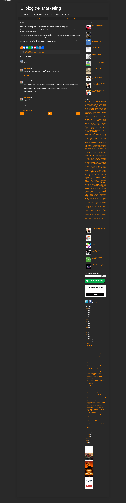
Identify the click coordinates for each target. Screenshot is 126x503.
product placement (91, 217)
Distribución (87, 128)
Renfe (99, 180)
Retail (95, 181)
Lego (101, 151)
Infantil (86, 146)
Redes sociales (89, 178)
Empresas (95, 133)
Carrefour (95, 116)
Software (104, 186)
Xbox (98, 199)
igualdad (94, 209)
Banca (104, 111)
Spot (94, 188)
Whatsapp (90, 199)
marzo (88, 432)
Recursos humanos (101, 177)
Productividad (90, 174)
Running (92, 182)
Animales (94, 106)
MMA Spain (91, 153)
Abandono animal (90, 104)
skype (90, 219)
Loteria (102, 152)
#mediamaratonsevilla (89, 102)
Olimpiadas (98, 166)
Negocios (100, 163)
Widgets (93, 199)
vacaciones (36, 52)
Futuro (86, 141)
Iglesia (95, 145)
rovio (105, 218)
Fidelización (103, 137)
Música (95, 162)
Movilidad (104, 159)
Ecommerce (102, 128)
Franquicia (92, 139)
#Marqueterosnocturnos (89, 101)
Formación (97, 138)
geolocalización (95, 207)
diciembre (89, 339)
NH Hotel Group (102, 162)
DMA (96, 126)
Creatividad (87, 124)
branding (97, 202)
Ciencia (98, 117)
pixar (92, 215)
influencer (99, 209)
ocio (85, 215)
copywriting (104, 203)
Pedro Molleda (27, 68)
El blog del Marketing (40, 8)
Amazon (100, 105)
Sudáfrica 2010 (89, 191)
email (86, 206)
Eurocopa (91, 135)
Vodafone (98, 198)
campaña (101, 202)
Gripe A (90, 142)
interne (100, 210)
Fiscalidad (92, 138)
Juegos (99, 149)
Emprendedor (89, 133)
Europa (100, 135)
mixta (101, 213)
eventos (86, 207)
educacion (103, 205)
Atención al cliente (89, 109)
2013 (87, 332)
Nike (93, 165)
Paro (97, 168)
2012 (87, 334)
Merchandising (103, 158)
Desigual (92, 127)
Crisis (91, 124)
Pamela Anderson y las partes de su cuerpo (96, 380)
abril (88, 430)
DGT (94, 126)
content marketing (97, 203)
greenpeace (104, 207)
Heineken (86, 143)
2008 (87, 440)
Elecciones (100, 131)
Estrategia (97, 134)
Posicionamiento (102, 173)
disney (97, 205)
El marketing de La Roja (92, 400)
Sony (91, 188)
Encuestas (101, 133)
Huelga (104, 143)
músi (95, 214)
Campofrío (103, 115)
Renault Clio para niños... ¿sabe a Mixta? (95, 418)
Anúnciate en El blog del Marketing (69, 18)
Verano (95, 197)
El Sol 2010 (87, 131)
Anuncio (103, 106)
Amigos (104, 105)
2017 (87, 325)
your (85, 222)
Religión (90, 180)
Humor (86, 145)
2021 (87, 318)
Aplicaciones (91, 108)
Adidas (100, 104)
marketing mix (94, 213)
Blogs (90, 113)
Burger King (98, 113)
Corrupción (103, 123)
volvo (105, 221)
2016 (87, 327)
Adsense (104, 104)
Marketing (91, 155)
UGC (100, 195)
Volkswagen (103, 198)
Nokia (96, 165)
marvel (99, 213)
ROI (98, 176)
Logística (98, 152)
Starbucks (86, 189)
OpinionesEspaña (88, 167)
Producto (95, 174)
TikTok (93, 194)
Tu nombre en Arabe (96, 47)
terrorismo (104, 219)
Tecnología (103, 191)
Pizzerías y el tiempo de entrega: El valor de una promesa (97, 77)
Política (91, 173)
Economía (87, 130)
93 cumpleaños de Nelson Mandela (94, 376)
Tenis (90, 194)
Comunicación (87, 121)
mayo (88, 429)
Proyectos (104, 174)
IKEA (89, 145)
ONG (91, 166)
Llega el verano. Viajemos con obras (94, 371)
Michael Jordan (90, 159)
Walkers (86, 199)
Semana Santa (103, 184)
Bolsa (94, 113)
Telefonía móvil (97, 192)
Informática (90, 146)
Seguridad (93, 184)
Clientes (87, 119)
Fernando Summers (28, 59)
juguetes (89, 211)
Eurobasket (86, 135)
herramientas (87, 209)
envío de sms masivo (98, 206)
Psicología (86, 176)
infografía (86, 210)
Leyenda (104, 151)
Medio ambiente (97, 156)
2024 (87, 312)
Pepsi (104, 168)
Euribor (104, 134)
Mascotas (97, 155)
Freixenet (104, 139)
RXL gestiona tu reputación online (94, 392)
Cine (102, 117)
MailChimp (98, 153)
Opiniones (104, 166)
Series (86, 185)
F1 (103, 135)
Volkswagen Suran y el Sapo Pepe (94, 414)
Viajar (43, 52)
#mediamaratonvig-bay (98, 102)
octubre (89, 343)
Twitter (95, 195)
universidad (93, 221)
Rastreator (86, 177)
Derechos (87, 127)
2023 (87, 314)
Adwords (86, 105)
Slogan (104, 185)
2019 (87, 321)
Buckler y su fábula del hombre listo (94, 405)
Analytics (86, 106)
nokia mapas (103, 214)
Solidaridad (87, 188)
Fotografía (103, 138)
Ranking (104, 176)
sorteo (94, 219)
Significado (101, 185)
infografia (104, 209)
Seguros (97, 184)
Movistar (86, 160)
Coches (97, 119)
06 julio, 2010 (26, 93)
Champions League (102, 116)
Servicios (90, 185)
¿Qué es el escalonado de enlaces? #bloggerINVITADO (98, 62)
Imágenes (98, 145)
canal (104, 202)
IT (91, 145)
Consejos (93, 121)
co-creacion (91, 203)
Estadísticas (91, 134)
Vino (85, 198)
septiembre (89, 345)
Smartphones (87, 186)
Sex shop (94, 185)
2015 (87, 329)
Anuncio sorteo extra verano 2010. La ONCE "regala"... (95, 357)
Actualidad (96, 104)
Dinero (104, 127)
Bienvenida (90, 112)
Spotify (98, 188)
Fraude (100, 139)
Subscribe (95, 294)
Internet (96, 148)
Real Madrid (90, 177)
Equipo (104, 133)
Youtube (87, 201)
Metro (85, 159)
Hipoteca (91, 143)
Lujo (105, 152)
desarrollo (91, 205)
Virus (91, 198)
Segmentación (88, 184)
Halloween (96, 142)
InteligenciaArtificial (102, 146)
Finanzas (86, 138)
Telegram (104, 192)
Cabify (93, 115)
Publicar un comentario (27, 110)
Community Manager (88, 120)
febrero (88, 434)
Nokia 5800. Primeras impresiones (96, 251)
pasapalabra (89, 215)
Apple (96, 108)
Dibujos (96, 127)
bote (94, 202)
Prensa (86, 174)
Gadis (95, 141)
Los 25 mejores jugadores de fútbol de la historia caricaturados (98, 91)
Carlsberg (91, 116)
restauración (95, 218)
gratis (99, 207)
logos (101, 211)
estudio (104, 206)
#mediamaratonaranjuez (101, 101)
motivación (92, 214)
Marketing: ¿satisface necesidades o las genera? (97, 236)
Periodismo (91, 170)
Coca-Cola (92, 119)
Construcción (98, 121)
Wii (96, 199)
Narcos (86, 163)
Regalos (98, 178)
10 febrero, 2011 (27, 107)
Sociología (99, 186)
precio (98, 215)
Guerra (92, 142)
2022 (87, 316)
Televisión (87, 194)
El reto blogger (93, 131)
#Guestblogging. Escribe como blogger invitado (47, 18)
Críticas (95, 124)
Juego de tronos (94, 149)
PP (96, 167)
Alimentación (95, 105)
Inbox (102, 145)
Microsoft (96, 159)
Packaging (103, 167)
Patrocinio (101, 168)
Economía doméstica (94, 130)
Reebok (95, 178)
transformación (87, 221)
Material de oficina (102, 155)
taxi (100, 219)
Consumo (87, 123)
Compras (104, 120)
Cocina (100, 119)
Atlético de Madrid (99, 109)
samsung (86, 219)
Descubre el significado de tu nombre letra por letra (98, 40)
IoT (105, 148)
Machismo (94, 153)
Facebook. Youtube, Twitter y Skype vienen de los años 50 (98, 69)
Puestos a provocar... (91, 412)
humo (91, 209)
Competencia (97, 120)
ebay (100, 205)
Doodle (93, 128)
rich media (101, 218)
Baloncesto (100, 111)
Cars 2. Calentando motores (97, 25)
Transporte (31, 52)
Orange (93, 167)
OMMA (86, 166)
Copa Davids (92, 123)
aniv (90, 201)
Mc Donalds (87, 156)
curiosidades (87, 205)
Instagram (95, 146)
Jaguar (89, 149)
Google (86, 142)
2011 (87, 336)
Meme (90, 158)
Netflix (104, 163)
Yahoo (104, 199)
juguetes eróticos (95, 211)
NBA (98, 162)
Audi (105, 109)
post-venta (95, 215)
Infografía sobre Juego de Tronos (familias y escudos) (97, 33)
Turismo (91, 195)
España (86, 134)
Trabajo (97, 194)
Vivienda (94, 198)
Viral (88, 198)
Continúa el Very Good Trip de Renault (95, 407)
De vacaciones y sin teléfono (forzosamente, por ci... (93, 360)
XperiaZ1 (101, 199)
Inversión (101, 148)
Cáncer (91, 126)
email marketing (90, 206)
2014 (87, 330)
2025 (87, 310)
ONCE (88, 166)
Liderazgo (87, 152)
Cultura (99, 124)
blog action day (88, 202)
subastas (97, 219)
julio (88, 349)
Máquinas (91, 162)
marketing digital (88, 213)
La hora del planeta (93, 151)
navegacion (99, 214)
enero (88, 436)
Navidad (95, 163)
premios (86, 217)
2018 (87, 323)
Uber (102, 195)
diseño (94, 205)
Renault (95, 180)
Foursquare (87, 139)
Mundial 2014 (92, 160)
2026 (87, 308)
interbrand (96, 210)
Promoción (99, 174)
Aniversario (98, 106)
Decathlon (99, 126)
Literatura (95, 152)
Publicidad (92, 176)
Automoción (26, 52)
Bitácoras (94, 112)
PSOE (99, 167)
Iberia (93, 145)
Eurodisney (96, 135)
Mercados (93, 158)
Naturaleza (90, 163)
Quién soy (31, 18)
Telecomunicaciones (89, 192)
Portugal (96, 173)
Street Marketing (102, 190)
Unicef (104, 195)
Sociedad (93, 186)
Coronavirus (98, 123)
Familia (97, 137)
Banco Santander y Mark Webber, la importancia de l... (94, 374)
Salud (104, 182)
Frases (96, 139)
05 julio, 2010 (26, 64)
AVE (85, 104)
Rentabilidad (103, 180)
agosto (88, 347)
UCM (98, 195)
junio (88, 427)
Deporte (104, 126)
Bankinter (86, 112)
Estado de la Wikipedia (96, 54)
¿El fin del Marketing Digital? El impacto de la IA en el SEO (98, 265)
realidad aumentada (88, 218)
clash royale (87, 203)
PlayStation (103, 171)
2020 (87, 319)
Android (90, 106)
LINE (88, 151)
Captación (87, 116)
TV (96, 191)
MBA (85, 153)
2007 (87, 442)
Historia (95, 143)
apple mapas (93, 201)
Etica (101, 134)
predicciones (103, 215)
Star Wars (103, 188)
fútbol (89, 207)
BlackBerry (99, 112)
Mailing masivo (103, 153)
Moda (100, 159)
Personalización (92, 171)
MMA (87, 153)
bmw (92, 202)
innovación (91, 210)
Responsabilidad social (89, 181)
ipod (102, 210)
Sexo (97, 185)
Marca (86, 155)
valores (102, 221)
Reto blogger (100, 181)
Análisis (86, 108)
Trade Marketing (103, 194)
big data (104, 201)
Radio (100, 176)
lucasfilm (104, 211)
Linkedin (90, 152)
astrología (97, 201)
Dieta (101, 127)
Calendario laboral (98, 115)
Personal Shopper (97, 170)
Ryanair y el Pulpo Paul (92, 385)
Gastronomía (99, 141)
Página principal (23, 18)
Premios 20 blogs (90, 378)
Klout (102, 149)
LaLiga (98, 151)
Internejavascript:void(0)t (89, 148)
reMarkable (104, 217)
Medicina (92, 156)
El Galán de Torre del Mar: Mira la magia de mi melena (98, 84)
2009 (87, 438)
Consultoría (103, 121)
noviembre (89, 341)
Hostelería (100, 143)
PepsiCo (86, 170)
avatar (101, 201)
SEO (101, 182)
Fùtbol (89, 141)
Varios (40, 52)
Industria (104, 145)
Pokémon (86, 173)
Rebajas (95, 177)
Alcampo (90, 105)
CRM (91, 115)
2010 (87, 338)
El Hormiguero (103, 130)
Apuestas (101, 108)
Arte (105, 108)
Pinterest (98, 171)
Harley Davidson (102, 142)
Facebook (92, 137)
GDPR (92, 141)
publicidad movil (98, 217)
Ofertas (94, 166)
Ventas (92, 197)
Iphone (86, 149)
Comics (104, 119)
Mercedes (98, 158)
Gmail (104, 141)
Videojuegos (103, 196)
